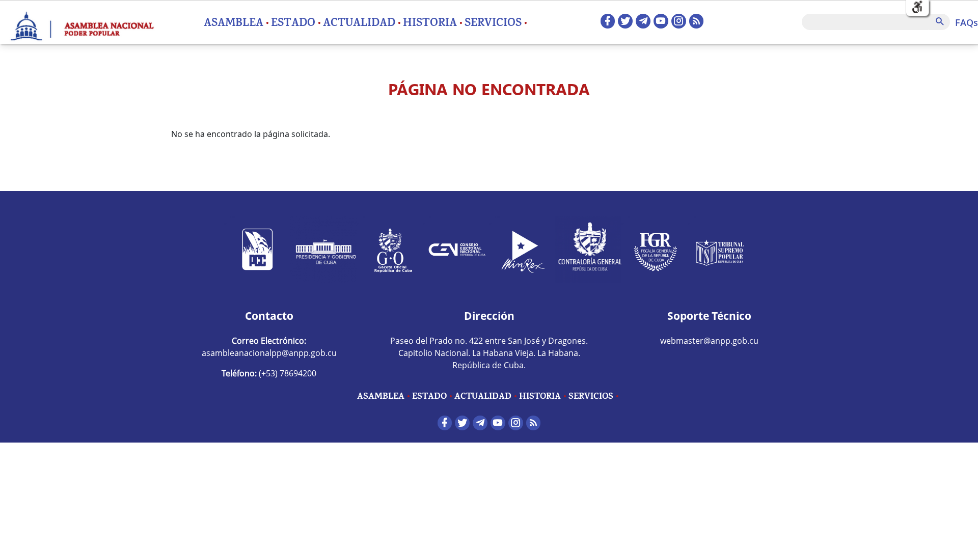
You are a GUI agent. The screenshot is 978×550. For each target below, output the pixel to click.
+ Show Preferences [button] (917, 7)
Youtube (661, 21)
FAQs (966, 22)
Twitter (625, 21)
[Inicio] (81, 22)
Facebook (608, 21)
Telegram (643, 21)
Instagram (678, 21)
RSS (696, 21)
